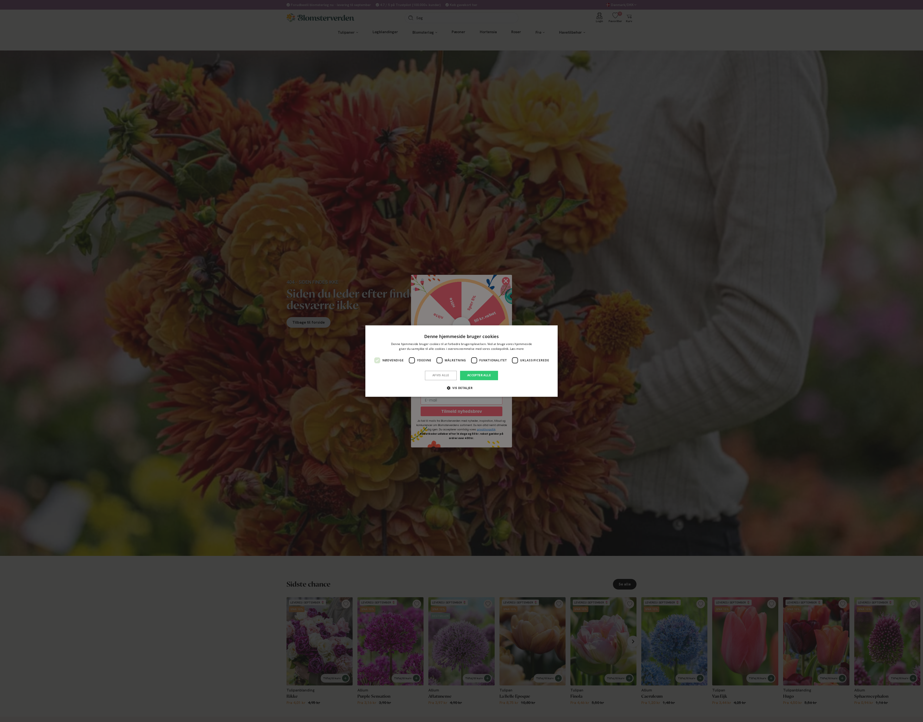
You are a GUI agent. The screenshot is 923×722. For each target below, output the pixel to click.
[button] (461, 388)
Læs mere (517, 349)
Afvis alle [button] (440, 375)
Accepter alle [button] (479, 375)
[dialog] (461, 361)
